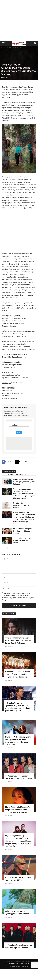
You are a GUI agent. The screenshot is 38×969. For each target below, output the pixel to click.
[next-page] (6, 548)
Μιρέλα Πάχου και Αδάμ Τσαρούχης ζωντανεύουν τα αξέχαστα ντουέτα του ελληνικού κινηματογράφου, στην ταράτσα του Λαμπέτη (19, 841)
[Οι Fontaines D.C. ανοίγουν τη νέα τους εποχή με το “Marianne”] (19, 935)
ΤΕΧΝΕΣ (9, 48)
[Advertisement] (19, 20)
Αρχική (3, 48)
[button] (3, 43)
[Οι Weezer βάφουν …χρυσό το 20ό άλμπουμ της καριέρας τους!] (19, 766)
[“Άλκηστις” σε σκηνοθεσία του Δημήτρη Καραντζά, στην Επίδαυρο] (7, 481)
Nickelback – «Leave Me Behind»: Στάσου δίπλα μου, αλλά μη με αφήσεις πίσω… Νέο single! (18, 674)
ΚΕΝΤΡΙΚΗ (9, 961)
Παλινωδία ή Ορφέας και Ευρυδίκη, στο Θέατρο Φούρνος (22, 531)
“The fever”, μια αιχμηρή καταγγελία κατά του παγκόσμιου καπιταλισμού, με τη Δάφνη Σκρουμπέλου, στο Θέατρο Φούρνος (24, 493)
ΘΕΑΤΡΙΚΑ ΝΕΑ (17, 48)
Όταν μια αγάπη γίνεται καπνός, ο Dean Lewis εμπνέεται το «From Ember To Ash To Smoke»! (18, 640)
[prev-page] (3, 548)
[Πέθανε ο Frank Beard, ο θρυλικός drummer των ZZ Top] (19, 867)
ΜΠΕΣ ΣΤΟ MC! (13, 963)
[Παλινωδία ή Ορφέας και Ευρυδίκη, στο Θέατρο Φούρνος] (7, 531)
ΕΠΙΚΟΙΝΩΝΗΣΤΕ (24, 963)
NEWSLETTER (26, 961)
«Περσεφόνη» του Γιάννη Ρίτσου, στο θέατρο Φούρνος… (22, 540)
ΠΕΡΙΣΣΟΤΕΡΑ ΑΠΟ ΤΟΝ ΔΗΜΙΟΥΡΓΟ (14, 474)
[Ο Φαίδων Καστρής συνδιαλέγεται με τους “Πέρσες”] (7, 505)
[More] (26, 462)
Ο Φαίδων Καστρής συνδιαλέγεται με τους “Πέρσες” (21, 505)
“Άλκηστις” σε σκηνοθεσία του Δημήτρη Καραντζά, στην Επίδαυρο (24, 482)
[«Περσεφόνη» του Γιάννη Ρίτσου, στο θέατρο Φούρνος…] (7, 540)
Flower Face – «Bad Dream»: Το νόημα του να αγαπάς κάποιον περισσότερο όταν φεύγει (17, 809)
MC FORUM (17, 961)
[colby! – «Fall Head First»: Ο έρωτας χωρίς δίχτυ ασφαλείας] (19, 901)
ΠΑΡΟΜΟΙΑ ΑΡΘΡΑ (9, 471)
